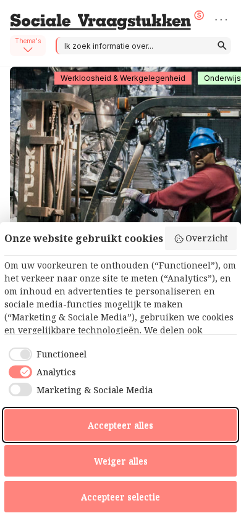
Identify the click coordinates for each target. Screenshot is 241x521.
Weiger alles (121, 461)
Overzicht (206, 238)
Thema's (28, 40)
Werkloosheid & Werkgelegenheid (123, 78)
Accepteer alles (120, 425)
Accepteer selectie (120, 496)
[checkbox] (45, 354)
